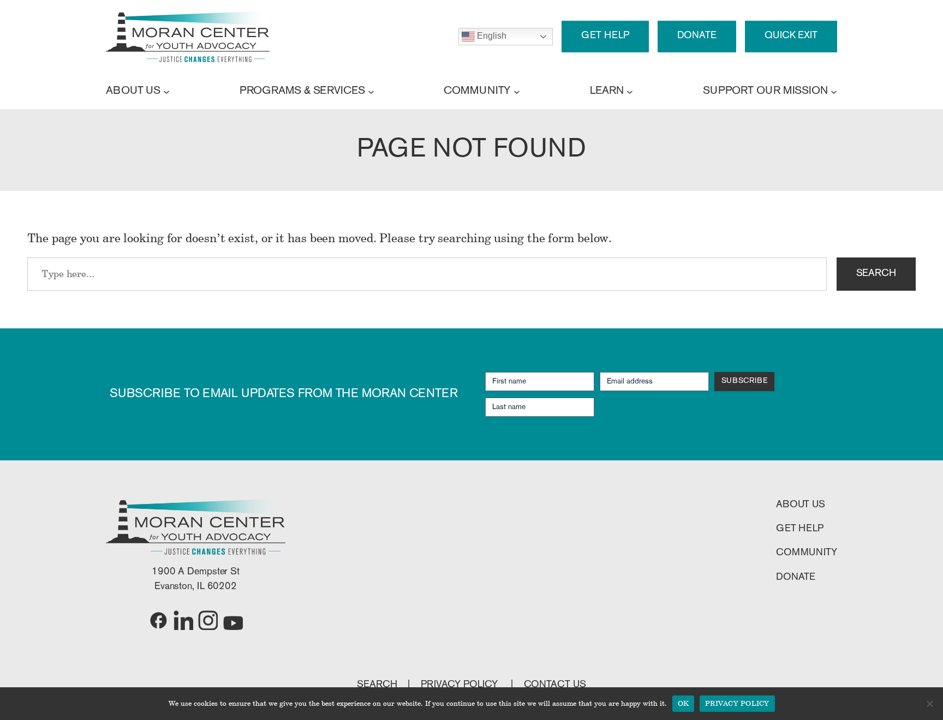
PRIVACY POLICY (460, 685)
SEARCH (876, 274)
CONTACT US (555, 685)
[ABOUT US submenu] (166, 91)
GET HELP (605, 36)
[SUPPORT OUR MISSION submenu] (834, 91)
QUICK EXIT (791, 36)
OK (683, 703)
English (490, 35)
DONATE (697, 36)
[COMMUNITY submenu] (517, 91)
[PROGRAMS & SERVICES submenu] (371, 91)
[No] (929, 703)
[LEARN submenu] (629, 91)
